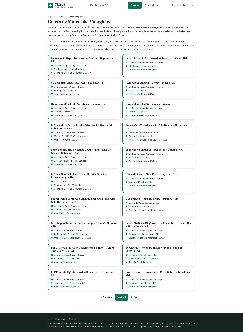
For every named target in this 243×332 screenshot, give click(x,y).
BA (55, 161)
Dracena (58, 283)
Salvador (83, 161)
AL (55, 258)
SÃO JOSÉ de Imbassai (76, 136)
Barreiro (57, 209)
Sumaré (151, 206)
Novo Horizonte (148, 66)
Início (50, 17)
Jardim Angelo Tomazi (64, 234)
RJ (145, 90)
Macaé (140, 90)
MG (80, 209)
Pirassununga (60, 185)
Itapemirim (63, 69)
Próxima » (136, 297)
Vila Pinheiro (78, 185)
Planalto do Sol (136, 258)
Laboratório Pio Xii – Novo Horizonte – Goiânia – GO (156, 58)
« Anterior (106, 297)
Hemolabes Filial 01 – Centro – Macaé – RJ (150, 82)
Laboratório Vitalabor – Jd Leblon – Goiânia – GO (154, 149)
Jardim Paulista (77, 69)
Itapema (133, 182)
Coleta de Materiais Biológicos (68, 73)
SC (150, 182)
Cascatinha (134, 283)
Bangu (132, 136)
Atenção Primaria (62, 140)
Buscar (135, 5)
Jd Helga (58, 90)
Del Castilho (134, 234)
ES (55, 69)
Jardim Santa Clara (72, 283)
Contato (72, 319)
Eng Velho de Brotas (67, 161)
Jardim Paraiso (135, 206)
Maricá (57, 136)
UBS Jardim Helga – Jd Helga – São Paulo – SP (78, 82)
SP (76, 90)
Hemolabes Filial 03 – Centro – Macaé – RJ (151, 103)
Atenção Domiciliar (62, 94)
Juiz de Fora (146, 283)
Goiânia (136, 66)
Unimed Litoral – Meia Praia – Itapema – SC (151, 174)
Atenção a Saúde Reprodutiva (142, 210)
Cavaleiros (59, 112)
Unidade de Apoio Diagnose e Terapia (71, 65)
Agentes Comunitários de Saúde (143, 140)
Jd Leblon (145, 157)
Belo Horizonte (70, 209)
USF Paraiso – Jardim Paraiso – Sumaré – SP (152, 198)
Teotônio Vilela (73, 258)
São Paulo (68, 90)
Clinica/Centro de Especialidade (143, 255)
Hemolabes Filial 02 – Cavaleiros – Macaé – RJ (78, 103)
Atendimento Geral (62, 213)
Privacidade (60, 319)
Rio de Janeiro (142, 136)
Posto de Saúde (61, 181)
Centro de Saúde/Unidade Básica (69, 87)
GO (130, 66)
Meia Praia (143, 182)
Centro (132, 90)
